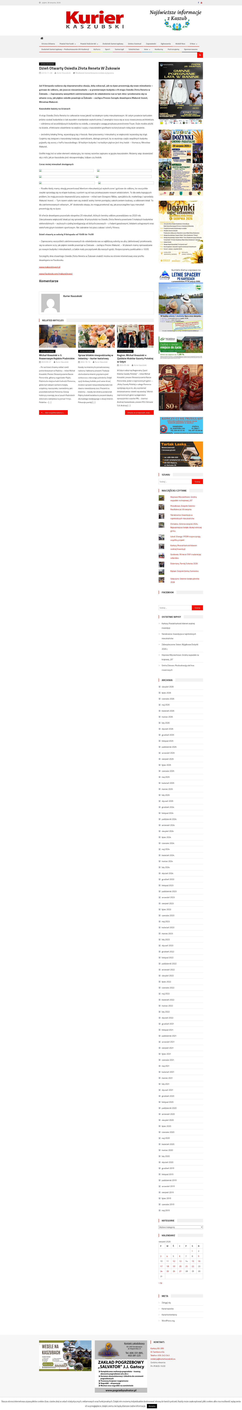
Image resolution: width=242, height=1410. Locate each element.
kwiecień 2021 (168, 1071)
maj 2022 (166, 993)
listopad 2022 (167, 957)
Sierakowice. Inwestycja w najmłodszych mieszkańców (179, 636)
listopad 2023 (167, 885)
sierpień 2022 (168, 975)
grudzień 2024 (168, 807)
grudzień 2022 (168, 951)
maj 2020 (166, 1138)
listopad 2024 (167, 813)
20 (180, 1266)
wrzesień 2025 (168, 752)
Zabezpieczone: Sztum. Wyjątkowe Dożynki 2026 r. (180, 646)
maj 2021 (166, 1065)
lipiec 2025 (166, 764)
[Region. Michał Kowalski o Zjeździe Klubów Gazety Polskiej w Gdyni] (135, 336)
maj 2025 (166, 776)
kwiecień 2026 (168, 710)
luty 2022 (166, 1011)
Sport (107, 49)
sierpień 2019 (168, 1192)
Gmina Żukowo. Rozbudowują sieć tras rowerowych (178, 667)
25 (168, 1271)
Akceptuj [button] (152, 1406)
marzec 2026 (167, 716)
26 (174, 1271)
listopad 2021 (167, 1029)
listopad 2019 (167, 1174)
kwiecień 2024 (168, 855)
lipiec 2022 (166, 981)
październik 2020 (169, 1108)
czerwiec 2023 (168, 915)
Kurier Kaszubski (64, 72)
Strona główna (48, 43)
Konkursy (159, 49)
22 (193, 1266)
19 (174, 1266)
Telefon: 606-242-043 (160, 1355)
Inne (146, 49)
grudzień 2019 (168, 1168)
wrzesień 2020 (168, 1114)
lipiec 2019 (166, 1198)
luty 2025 (166, 795)
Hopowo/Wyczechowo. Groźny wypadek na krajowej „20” (180, 657)
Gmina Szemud (134, 43)
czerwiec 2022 (168, 987)
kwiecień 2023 (168, 927)
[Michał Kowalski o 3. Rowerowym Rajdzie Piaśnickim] (57, 336)
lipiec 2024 (166, 837)
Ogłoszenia (166, 43)
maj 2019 (166, 1210)
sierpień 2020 (168, 1120)
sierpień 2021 (168, 1047)
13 (180, 1261)
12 (174, 1261)
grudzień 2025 (168, 734)
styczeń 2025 (167, 801)
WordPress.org (168, 1320)
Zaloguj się (166, 1302)
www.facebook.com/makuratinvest (56, 273)
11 (168, 1261)
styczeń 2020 (167, 1162)
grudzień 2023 (168, 879)
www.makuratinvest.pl (49, 267)
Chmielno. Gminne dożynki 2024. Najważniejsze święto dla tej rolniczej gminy (186, 527)
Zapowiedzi (151, 43)
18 (168, 1266)
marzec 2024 (167, 861)
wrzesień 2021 (168, 1041)
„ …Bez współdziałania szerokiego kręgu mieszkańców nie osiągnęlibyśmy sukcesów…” (55, 412)
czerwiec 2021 (168, 1059)
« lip (160, 1282)
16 (199, 1261)
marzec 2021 (167, 1077)
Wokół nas (180, 43)
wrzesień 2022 (168, 969)
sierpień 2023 (168, 903)
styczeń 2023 (167, 945)
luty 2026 (166, 722)
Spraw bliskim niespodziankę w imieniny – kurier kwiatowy (95, 356)
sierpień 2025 (168, 758)
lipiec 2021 (166, 1053)
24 (161, 1271)
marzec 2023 (167, 933)
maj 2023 (166, 921)
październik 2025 (169, 746)
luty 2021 (166, 1083)
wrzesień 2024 (168, 825)
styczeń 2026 (167, 728)
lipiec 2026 (166, 692)
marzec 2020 (167, 1150)
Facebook (168, 592)
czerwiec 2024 (168, 843)
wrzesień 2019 (168, 1186)
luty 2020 (166, 1156)
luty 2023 (166, 939)
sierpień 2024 (168, 831)
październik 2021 (169, 1035)
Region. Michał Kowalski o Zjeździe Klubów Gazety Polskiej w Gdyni (135, 358)
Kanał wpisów (168, 1308)
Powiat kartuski (67, 43)
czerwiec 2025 (168, 770)
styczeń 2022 (167, 1017)
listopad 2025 (167, 740)
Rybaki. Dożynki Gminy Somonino (184, 571)
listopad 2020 (167, 1102)
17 (161, 1266)
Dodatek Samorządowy (113, 43)
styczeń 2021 (167, 1089)
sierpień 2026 (168, 686)
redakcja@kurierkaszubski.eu (163, 1358)
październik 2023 (169, 891)
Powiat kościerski (88, 43)
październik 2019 (169, 1180)
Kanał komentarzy (169, 1314)
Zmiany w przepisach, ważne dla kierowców (140, 412)
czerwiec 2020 (168, 1132)
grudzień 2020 (168, 1095)
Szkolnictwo (134, 49)
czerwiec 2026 (168, 698)
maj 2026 (166, 704)
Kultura (97, 49)
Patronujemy (173, 49)
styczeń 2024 (167, 873)
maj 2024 (166, 849)
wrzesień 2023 (168, 897)
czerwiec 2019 (168, 1204)
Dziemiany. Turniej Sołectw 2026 (184, 563)
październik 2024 (169, 819)
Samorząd (119, 49)
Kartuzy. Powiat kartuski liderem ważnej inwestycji (178, 625)
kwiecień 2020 (168, 1144)
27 (180, 1271)
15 (193, 1261)
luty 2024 (166, 867)
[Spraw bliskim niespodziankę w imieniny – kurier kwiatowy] (96, 336)
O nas (192, 43)
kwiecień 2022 (168, 999)
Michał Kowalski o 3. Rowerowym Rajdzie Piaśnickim (57, 356)
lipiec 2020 (166, 1126)
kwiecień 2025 (168, 782)
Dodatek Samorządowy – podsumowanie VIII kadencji (65, 49)
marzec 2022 (167, 1005)
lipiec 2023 (166, 909)
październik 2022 (169, 963)
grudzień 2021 (168, 1023)
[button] (66, 170)
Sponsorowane (190, 49)
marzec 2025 (167, 789)
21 (186, 1266)
